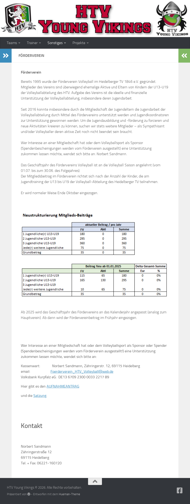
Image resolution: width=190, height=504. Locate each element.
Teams (12, 43)
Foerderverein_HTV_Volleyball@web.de (82, 371)
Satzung (39, 395)
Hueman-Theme (69, 494)
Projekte (79, 43)
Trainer (32, 43)
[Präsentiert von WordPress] (28, 494)
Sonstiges (55, 43)
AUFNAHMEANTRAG (63, 386)
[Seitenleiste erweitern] (6, 56)
